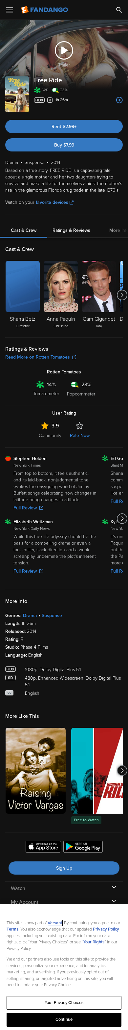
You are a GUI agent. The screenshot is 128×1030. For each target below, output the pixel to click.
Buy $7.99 (64, 145)
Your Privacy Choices (64, 1002)
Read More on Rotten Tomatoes (37, 357)
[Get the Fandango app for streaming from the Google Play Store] (83, 847)
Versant (55, 923)
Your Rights (93, 942)
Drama (30, 615)
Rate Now (80, 435)
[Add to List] (119, 100)
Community (50, 435)
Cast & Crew (23, 230)
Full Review (25, 508)
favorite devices (52, 202)
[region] (64, 967)
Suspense (52, 615)
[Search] (119, 9)
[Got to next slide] (122, 295)
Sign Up (64, 868)
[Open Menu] (9, 10)
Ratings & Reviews (71, 230)
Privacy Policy (106, 929)
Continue (64, 1019)
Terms (12, 929)
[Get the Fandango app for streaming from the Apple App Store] (43, 847)
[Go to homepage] (45, 9)
